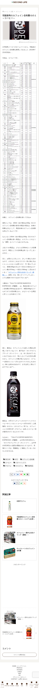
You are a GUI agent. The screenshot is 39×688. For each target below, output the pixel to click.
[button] (27, 474)
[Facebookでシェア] (14, 474)
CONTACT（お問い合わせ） (19, 679)
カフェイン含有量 (28, 459)
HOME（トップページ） (19, 666)
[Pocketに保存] (21, 474)
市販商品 (30, 466)
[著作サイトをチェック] (14, 483)
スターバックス (20, 462)
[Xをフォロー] (17, 483)
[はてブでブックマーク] (17, 474)
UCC (16, 459)
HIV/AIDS (19, 669)
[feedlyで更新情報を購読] (21, 483)
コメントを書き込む (19, 654)
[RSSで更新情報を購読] (24, 483)
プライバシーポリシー (19, 677)
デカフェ (8, 466)
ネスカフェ (19, 466)
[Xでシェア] (11, 474)
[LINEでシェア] (24, 474)
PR (19, 675)
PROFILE (19, 668)
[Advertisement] (19, 585)
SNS (19, 673)
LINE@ (19, 671)
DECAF (7, 459)
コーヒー (8, 462)
